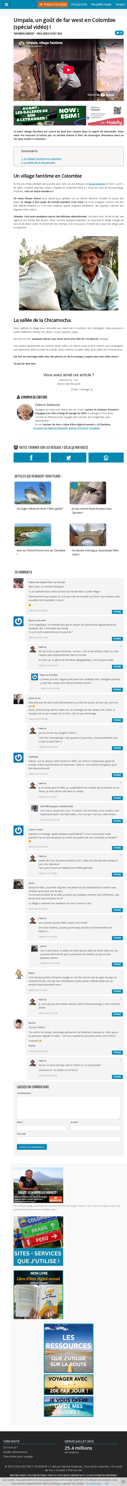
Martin (32, 1022)
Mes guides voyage (101, 4)
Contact (60, 1470)
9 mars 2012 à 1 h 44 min (48, 937)
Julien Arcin (34, 698)
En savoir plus (93, 1483)
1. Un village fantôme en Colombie (41, 158)
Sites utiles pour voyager (18, 1456)
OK (106, 1483)
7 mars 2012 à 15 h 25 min (48, 666)
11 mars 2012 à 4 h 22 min (48, 1013)
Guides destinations (15, 1452)
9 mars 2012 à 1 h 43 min (48, 873)
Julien (31, 883)
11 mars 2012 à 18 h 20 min (38, 1051)
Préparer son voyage (54, 4)
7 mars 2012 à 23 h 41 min (50, 689)
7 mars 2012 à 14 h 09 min (38, 719)
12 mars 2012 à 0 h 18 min (48, 1076)
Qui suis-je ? (10, 1447)
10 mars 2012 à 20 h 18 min (50, 963)
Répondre (117, 612)
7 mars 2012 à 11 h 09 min (37, 611)
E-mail (75, 1122)
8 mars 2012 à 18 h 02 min (37, 847)
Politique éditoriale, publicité (42, 1475)
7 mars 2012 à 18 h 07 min (37, 774)
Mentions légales (18, 1475)
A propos (120, 4)
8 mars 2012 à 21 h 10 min (37, 909)
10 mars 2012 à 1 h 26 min (37, 990)
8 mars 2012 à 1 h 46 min (48, 797)
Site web (21, 1133)
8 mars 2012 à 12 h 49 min (50, 820)
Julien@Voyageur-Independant (56, 806)
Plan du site (75, 1470)
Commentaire (24, 1093)
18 (121, 32)
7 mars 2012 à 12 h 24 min (38, 638)
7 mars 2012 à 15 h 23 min (48, 747)
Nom (20, 1122)
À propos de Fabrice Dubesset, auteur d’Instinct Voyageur (66, 428)
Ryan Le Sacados (37, 620)
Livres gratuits (79, 4)
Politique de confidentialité (71, 1475)
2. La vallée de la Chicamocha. (38, 162)
